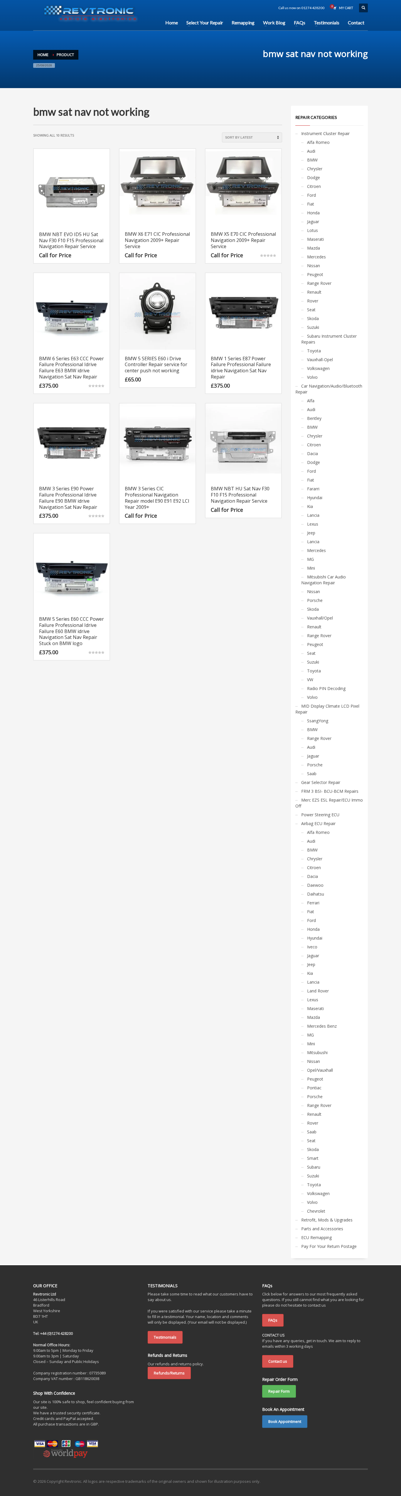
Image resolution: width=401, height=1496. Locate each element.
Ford (311, 195)
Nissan (313, 265)
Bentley (314, 418)
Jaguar (313, 221)
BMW (312, 160)
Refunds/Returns (169, 1373)
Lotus (312, 230)
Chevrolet (316, 1211)
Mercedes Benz (322, 1026)
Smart (313, 1158)
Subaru (313, 1167)
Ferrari (313, 903)
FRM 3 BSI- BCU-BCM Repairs (329, 791)
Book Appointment (284, 1421)
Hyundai (314, 497)
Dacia (312, 453)
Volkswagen (318, 368)
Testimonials (165, 1337)
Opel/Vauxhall (320, 1070)
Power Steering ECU (320, 814)
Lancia (313, 515)
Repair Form (279, 1391)
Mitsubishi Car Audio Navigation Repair (323, 579)
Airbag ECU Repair (318, 823)
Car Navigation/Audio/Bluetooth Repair (328, 389)
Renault (314, 292)
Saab (311, 773)
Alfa (310, 400)
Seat (311, 309)
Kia (310, 506)
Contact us (277, 1361)
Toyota (314, 351)
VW (310, 679)
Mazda (313, 248)
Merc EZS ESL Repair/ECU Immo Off (329, 803)
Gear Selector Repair (320, 782)
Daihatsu (315, 894)
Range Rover (319, 283)
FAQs (272, 1320)
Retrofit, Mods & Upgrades (327, 1220)
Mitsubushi (317, 1052)
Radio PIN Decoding (326, 688)
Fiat (310, 204)
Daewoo (315, 885)
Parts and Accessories (322, 1228)
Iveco (312, 947)
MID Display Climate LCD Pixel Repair (327, 709)
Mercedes (316, 257)
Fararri (313, 489)
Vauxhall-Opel (320, 359)
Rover (312, 301)
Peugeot (315, 274)
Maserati (315, 239)
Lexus (312, 524)
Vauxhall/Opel (320, 618)
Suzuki (313, 327)
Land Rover (318, 991)
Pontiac (314, 1088)
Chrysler (314, 168)
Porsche (315, 600)
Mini (311, 568)
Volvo (312, 377)
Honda (313, 213)
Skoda (313, 318)
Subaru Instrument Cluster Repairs (329, 339)
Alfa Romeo (318, 142)
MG (310, 559)
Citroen (314, 186)
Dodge (313, 177)
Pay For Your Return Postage (329, 1246)
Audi (311, 151)
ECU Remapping (316, 1237)
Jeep (311, 533)
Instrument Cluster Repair (325, 133)
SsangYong (317, 720)
